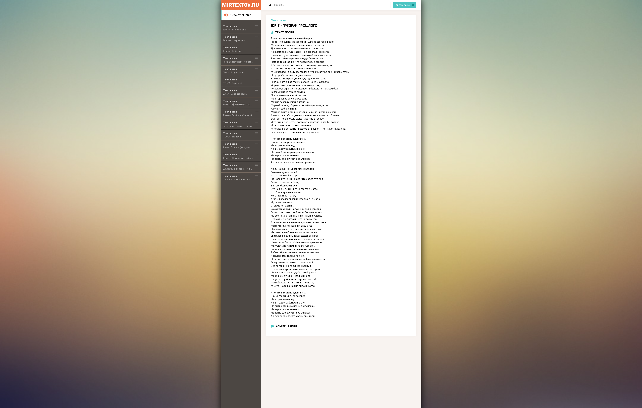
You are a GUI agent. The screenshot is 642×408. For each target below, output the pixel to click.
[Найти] (270, 5)
